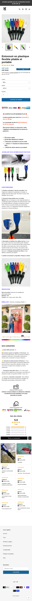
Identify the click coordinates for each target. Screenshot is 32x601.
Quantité (4, 91)
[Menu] (29, 9)
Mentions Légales (7, 541)
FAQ (4, 558)
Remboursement (7, 545)
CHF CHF (15, 582)
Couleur (3, 79)
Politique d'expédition (8, 553)
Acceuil (5, 533)
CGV (4, 537)
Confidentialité (6, 549)
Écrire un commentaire (14, 438)
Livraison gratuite (13, 72)
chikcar (17, 595)
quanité (3, 85)
